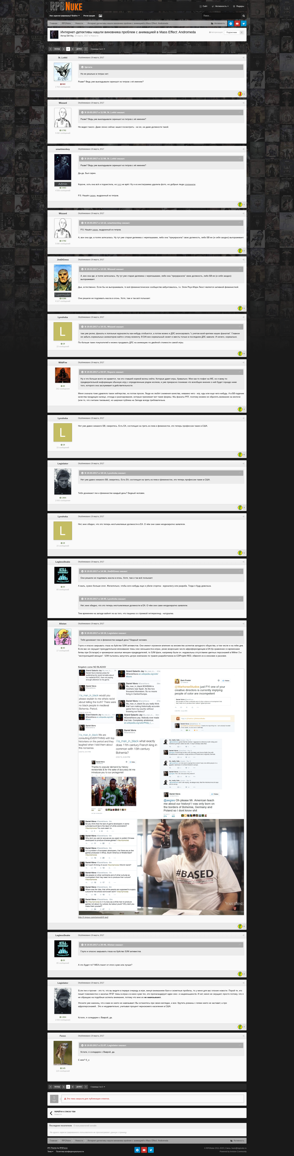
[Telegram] (231, 23)
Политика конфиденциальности (70, 1151)
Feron (63, 1036)
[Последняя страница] (86, 49)
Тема (49, 1151)
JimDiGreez (63, 259)
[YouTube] (237, 23)
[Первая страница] (51, 49)
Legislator (63, 463)
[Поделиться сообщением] (243, 57)
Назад (57, 49)
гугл (119, 184)
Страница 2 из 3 (97, 49)
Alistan (62, 623)
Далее (79, 49)
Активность (221, 6)
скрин (93, 195)
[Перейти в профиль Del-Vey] (54, 34)
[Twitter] (244, 23)
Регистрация (89, 16)
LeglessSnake (62, 562)
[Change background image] (100, 16)
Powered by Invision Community (233, 1151)
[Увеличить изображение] (161, 792)
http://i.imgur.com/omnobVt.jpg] (93, 917)
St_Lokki (62, 57)
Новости (94, 36)
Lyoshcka (63, 317)
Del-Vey (70, 36)
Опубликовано (91, 57)
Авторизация (217, 32)
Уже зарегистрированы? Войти (63, 16)
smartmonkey (63, 149)
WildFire (62, 362)
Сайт (204, 6)
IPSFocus (64, 1148)
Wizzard (63, 103)
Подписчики (231, 32)
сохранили (190, 184)
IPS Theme (52, 1148)
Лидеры (240, 6)
